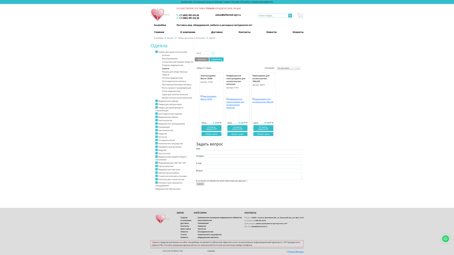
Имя (198, 148)
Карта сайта (186, 229)
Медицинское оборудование (171, 123)
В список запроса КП (211, 128)
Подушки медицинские (172, 65)
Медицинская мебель (168, 117)
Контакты (245, 32)
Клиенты (298, 32)
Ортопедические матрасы (174, 81)
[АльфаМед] (159, 14)
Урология (162, 137)
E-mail (199, 163)
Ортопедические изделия (170, 114)
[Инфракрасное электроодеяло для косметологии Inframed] (237, 103)
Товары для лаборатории (170, 104)
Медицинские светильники (168, 189)
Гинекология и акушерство (170, 143)
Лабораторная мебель (168, 173)
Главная (159, 32)
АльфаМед (211, 251)
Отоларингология (166, 140)
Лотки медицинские (171, 91)
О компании (187, 32)
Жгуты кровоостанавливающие (176, 88)
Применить (216, 59)
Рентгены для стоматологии (171, 179)
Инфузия (162, 150)
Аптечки (166, 55)
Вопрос (199, 170)
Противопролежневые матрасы (177, 84)
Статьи (184, 234)
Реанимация (164, 127)
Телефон (200, 156)
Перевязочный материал (170, 147)
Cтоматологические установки (172, 176)
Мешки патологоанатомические (177, 97)
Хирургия (162, 133)
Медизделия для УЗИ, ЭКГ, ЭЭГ (172, 163)
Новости (271, 32)
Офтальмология (165, 166)
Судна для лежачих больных (175, 94)
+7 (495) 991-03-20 (259, 221)
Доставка (217, 32)
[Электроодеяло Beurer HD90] (211, 98)
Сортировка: (270, 68)
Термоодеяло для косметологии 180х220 (260, 78)
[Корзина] (300, 15)
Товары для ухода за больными (172, 52)
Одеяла (165, 68)
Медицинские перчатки (169, 169)
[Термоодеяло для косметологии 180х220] (263, 100)
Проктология (164, 153)
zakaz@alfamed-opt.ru (259, 226)
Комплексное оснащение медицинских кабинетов (220, 217)
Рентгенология (165, 120)
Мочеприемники (170, 58)
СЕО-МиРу (174, 251)
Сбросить (201, 59)
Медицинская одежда (168, 101)
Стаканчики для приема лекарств (177, 62)
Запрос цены (211, 134)
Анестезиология (165, 130)
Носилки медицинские (172, 78)
